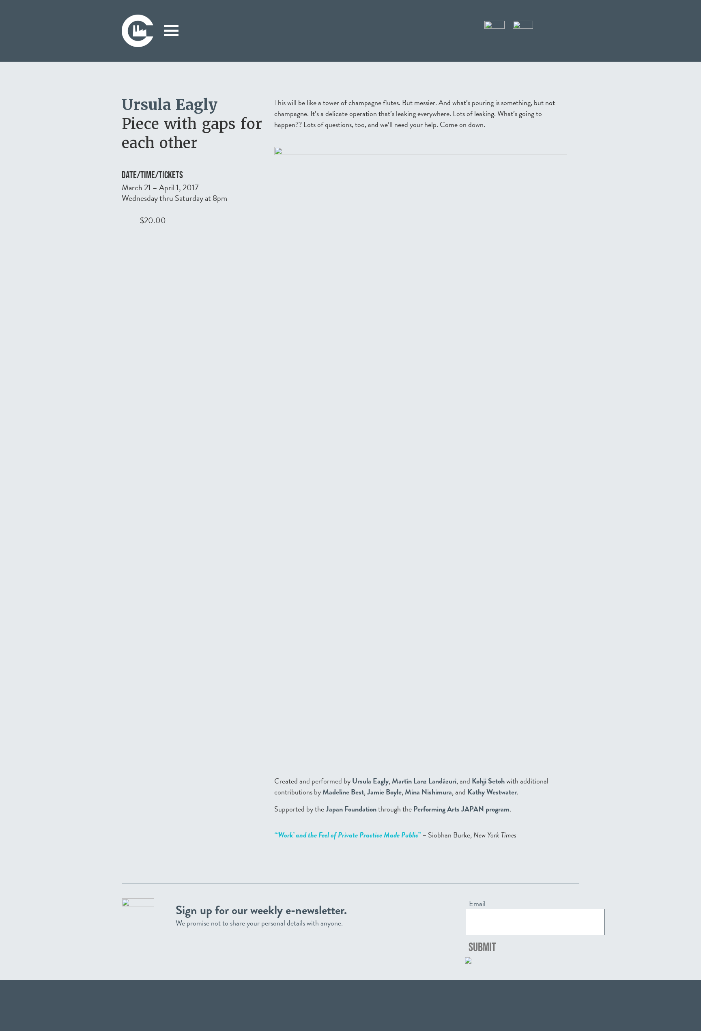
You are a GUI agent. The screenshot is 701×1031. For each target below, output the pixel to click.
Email (477, 903)
